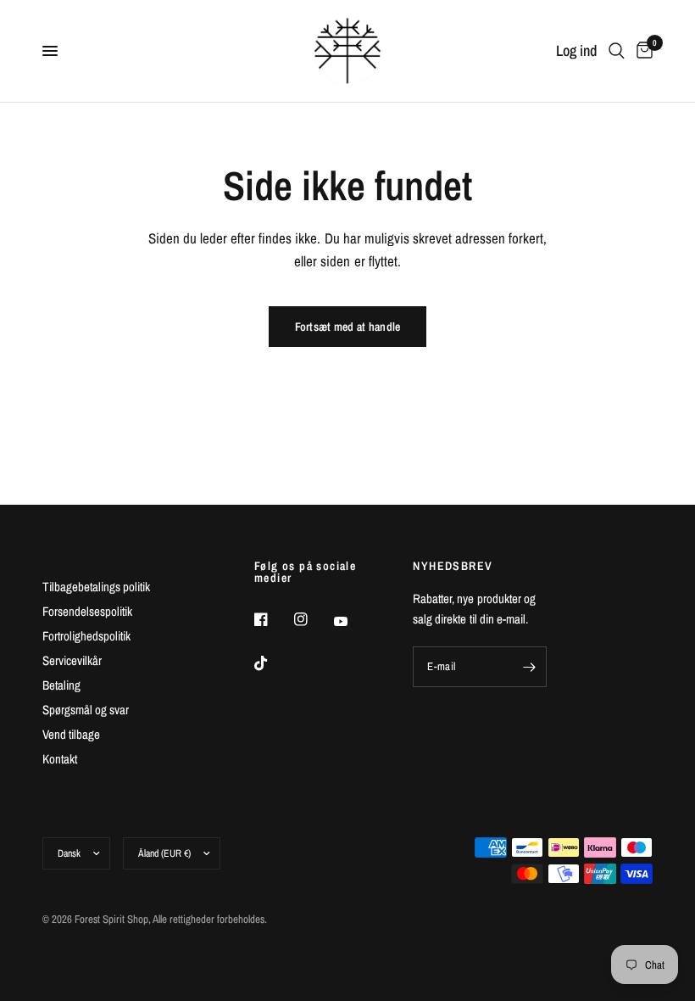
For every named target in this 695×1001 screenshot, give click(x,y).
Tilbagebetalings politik (96, 587)
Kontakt (59, 759)
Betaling (61, 685)
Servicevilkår (72, 660)
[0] (642, 51)
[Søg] (617, 51)
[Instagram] (312, 619)
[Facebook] (273, 619)
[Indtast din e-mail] (530, 666)
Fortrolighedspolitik (86, 636)
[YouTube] (352, 621)
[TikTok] (273, 663)
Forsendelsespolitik (87, 611)
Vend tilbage (71, 734)
